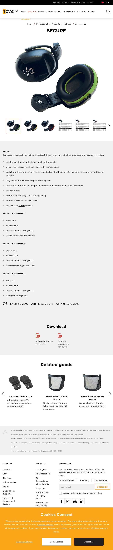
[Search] (108, 12)
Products (32, 12)
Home (30, 24)
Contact (90, 3)
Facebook (62, 501)
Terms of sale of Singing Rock (42, 495)
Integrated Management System (9, 501)
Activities (42, 12)
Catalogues (41, 469)
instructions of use (44, 341)
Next (109, 125)
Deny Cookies (56, 542)
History (6, 486)
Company (56, 3)
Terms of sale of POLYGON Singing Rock (42, 505)
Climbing (84, 480)
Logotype (40, 488)
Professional (42, 24)
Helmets (68, 24)
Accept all (88, 542)
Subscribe (102, 487)
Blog (23, 12)
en (106, 3)
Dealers (65, 3)
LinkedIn (82, 501)
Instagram (68, 501)
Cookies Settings (24, 542)
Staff (5, 473)
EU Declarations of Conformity (42, 481)
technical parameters (63, 342)
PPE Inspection (68, 12)
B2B (83, 3)
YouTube (75, 501)
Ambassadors (54, 12)
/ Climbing (25, 19)
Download (75, 3)
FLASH (22, 205)
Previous (3, 393)
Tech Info (81, 12)
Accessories (80, 24)
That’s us (7, 478)
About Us (7, 469)
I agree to (82, 493)
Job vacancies (9, 482)
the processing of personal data (87, 493)
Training (91, 12)
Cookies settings (45, 524)
